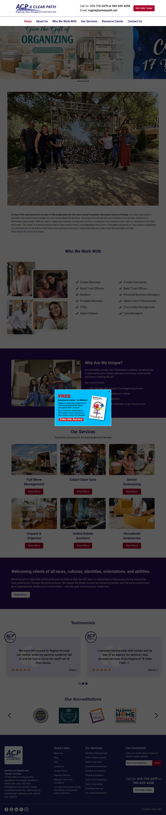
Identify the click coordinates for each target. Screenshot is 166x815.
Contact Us (135, 21)
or (110, 6)
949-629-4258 (121, 6)
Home (28, 21)
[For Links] (36, 8)
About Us (42, 21)
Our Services (89, 21)
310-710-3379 (99, 6)
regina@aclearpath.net (102, 10)
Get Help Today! (144, 8)
